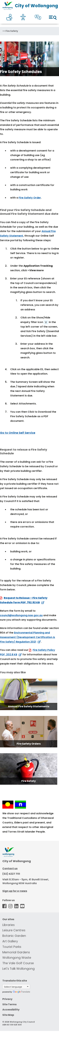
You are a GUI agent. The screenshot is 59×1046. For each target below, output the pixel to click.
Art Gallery (10, 941)
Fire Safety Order (30, 197)
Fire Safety (12, 31)
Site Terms (9, 1004)
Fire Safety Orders (29, 744)
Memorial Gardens (16, 952)
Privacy (7, 999)
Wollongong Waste (16, 958)
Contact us (9, 868)
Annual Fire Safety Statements (28, 706)
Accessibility (11, 1009)
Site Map (8, 1015)
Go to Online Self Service (17, 433)
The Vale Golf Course (18, 963)
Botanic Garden (14, 936)
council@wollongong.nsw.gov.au (21, 615)
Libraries (8, 925)
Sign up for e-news (14, 891)
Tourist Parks (11, 947)
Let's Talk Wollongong (18, 969)
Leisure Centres (13, 930)
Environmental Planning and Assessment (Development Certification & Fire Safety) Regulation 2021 (27, 637)
